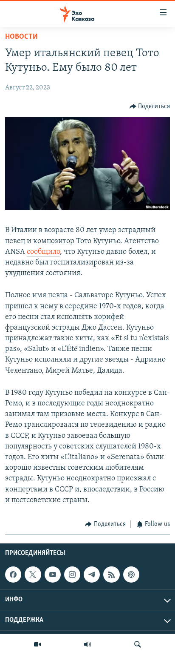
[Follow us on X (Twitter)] (33, 574)
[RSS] (111, 574)
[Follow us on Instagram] (72, 574)
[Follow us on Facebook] (13, 574)
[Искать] (137, 644)
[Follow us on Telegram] (92, 574)
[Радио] (87, 644)
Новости (21, 37)
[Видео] (37, 644)
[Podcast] (131, 574)
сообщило (43, 252)
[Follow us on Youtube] (53, 574)
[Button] (150, 106)
